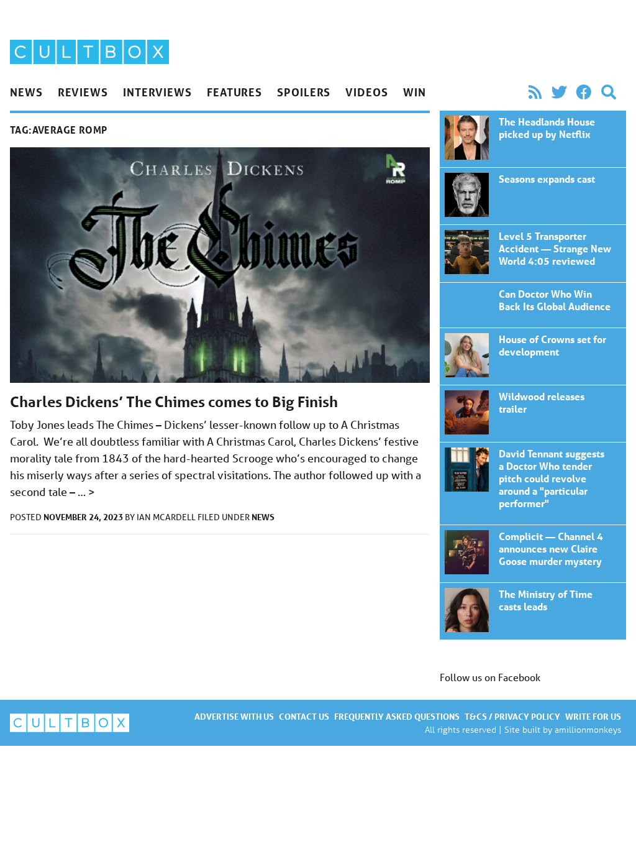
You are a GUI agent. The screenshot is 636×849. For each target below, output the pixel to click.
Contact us (304, 716)
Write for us (593, 716)
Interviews (157, 92)
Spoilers (303, 92)
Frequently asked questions (397, 716)
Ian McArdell (167, 517)
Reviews (83, 92)
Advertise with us (234, 716)
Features (234, 92)
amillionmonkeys (588, 729)
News (26, 92)
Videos (366, 92)
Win (414, 92)
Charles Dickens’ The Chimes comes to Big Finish (174, 402)
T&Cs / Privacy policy (512, 716)
